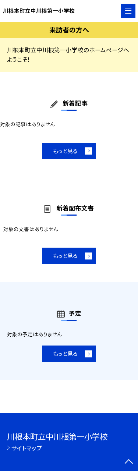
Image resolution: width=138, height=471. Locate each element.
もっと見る (65, 151)
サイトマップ (26, 448)
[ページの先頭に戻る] (129, 462)
